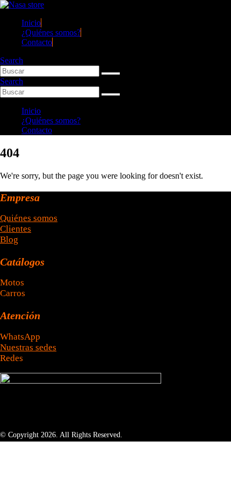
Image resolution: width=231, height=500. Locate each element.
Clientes (15, 229)
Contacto (36, 42)
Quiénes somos (28, 218)
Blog (9, 239)
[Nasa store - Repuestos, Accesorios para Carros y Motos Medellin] (22, 4)
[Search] (111, 73)
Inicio (31, 22)
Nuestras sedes (28, 347)
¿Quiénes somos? (51, 32)
